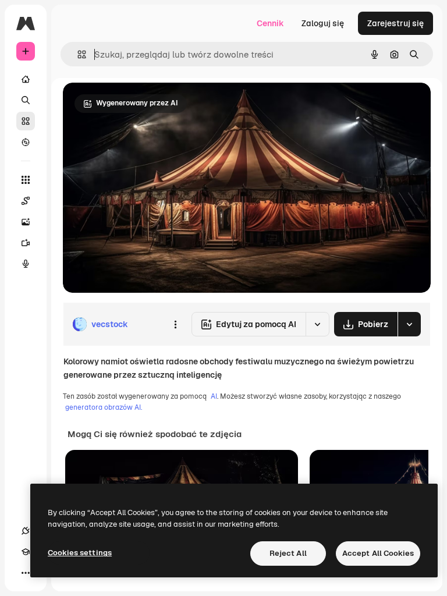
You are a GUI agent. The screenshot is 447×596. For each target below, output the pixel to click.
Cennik (270, 23)
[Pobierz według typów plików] (409, 324)
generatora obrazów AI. (103, 407)
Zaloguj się (322, 23)
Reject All (288, 553)
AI (214, 396)
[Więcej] (25, 572)
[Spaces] (25, 200)
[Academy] (25, 551)
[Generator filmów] (25, 242)
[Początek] (25, 79)
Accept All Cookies (378, 553)
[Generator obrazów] (25, 221)
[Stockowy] (25, 121)
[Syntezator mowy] (25, 263)
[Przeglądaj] (25, 142)
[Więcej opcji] (175, 324)
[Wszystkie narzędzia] (25, 180)
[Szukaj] (25, 100)
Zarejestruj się (395, 23)
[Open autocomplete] (77, 54)
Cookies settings (80, 553)
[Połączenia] (25, 531)
